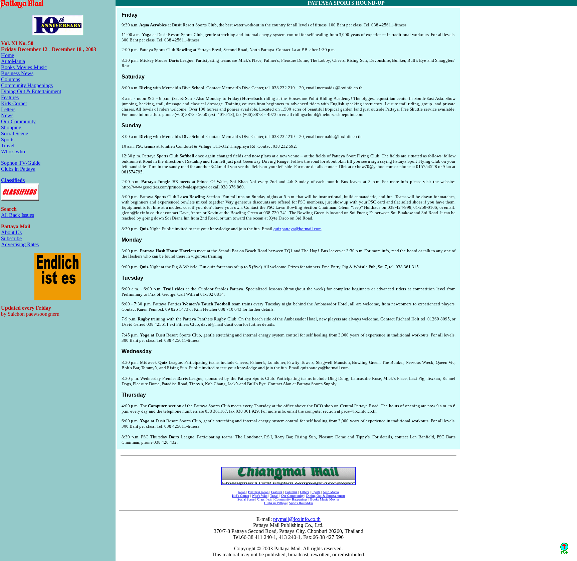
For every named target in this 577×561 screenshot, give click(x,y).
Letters (8, 109)
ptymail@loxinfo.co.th (297, 519)
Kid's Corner (240, 496)
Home (7, 55)
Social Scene (14, 133)
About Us (11, 232)
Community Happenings (27, 85)
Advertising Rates (20, 244)
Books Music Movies (324, 499)
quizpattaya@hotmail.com (297, 228)
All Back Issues (17, 215)
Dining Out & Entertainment (31, 91)
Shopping (11, 127)
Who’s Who (259, 496)
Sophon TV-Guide (20, 163)
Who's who (13, 151)
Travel (7, 145)
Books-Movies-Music (24, 67)
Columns (10, 79)
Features (10, 97)
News (7, 115)
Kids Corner (14, 103)
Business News (17, 73)
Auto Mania (331, 492)
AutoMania (13, 61)
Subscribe (11, 238)
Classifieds (13, 180)
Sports (7, 139)
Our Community (18, 121)
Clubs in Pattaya (18, 169)
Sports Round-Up (301, 503)
